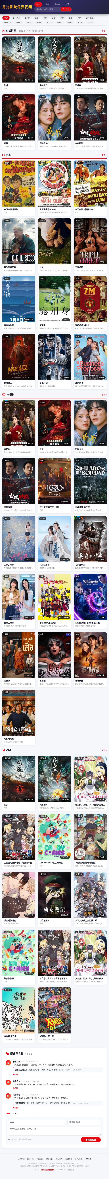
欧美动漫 (7, 22)
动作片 (29, 22)
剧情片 (70, 22)
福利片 (90, 22)
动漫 (67, 4)
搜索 (67, 9)
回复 (16, 1074)
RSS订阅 (30, 1159)
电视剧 (57, 4)
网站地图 (21, 1159)
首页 (38, 4)
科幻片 (49, 22)
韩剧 (45, 18)
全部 (6, 18)
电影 (47, 4)
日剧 (53, 18)
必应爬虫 (87, 1159)
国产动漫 (16, 18)
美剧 (36, 18)
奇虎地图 (78, 1159)
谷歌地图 (49, 1159)
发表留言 (91, 1140)
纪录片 (80, 22)
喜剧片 (18, 22)
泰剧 (79, 18)
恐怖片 (59, 22)
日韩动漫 (89, 18)
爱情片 (39, 22)
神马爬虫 (59, 1159)
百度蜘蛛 (40, 1159)
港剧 (62, 18)
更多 (104, 31)
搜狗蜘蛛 (68, 1159)
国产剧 (27, 18)
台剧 (70, 18)
